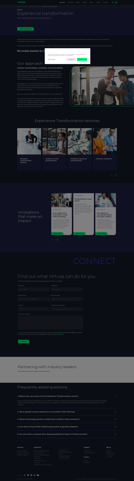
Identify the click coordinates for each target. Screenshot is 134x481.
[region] (67, 56)
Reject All (71, 59)
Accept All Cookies (82, 59)
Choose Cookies (51, 59)
